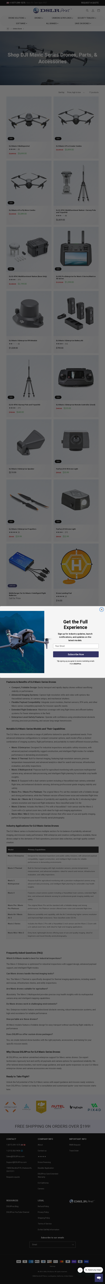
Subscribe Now (76, 654)
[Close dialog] (101, 609)
